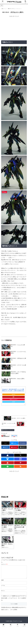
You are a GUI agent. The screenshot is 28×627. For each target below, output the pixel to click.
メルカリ (13, 401)
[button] (22, 447)
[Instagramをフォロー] (20, 458)
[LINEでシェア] (23, 470)
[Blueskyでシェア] (17, 466)
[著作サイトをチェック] (7, 455)
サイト (3, 590)
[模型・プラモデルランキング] (5, 435)
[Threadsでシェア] (11, 470)
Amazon (13, 394)
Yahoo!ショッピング (13, 399)
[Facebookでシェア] (5, 470)
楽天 (13, 396)
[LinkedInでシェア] (14, 474)
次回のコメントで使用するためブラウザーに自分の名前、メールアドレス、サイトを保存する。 (14, 598)
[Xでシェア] (5, 466)
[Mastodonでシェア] (11, 466)
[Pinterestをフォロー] (20, 462)
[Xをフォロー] (20, 455)
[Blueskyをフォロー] (7, 458)
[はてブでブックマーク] (17, 470)
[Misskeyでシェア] (23, 466)
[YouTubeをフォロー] (7, 462)
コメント (4, 564)
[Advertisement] (14, 27)
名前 (2, 580)
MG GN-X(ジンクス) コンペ (8, 430)
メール (3, 585)
